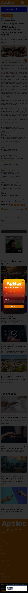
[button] (23, 281)
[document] (14, 296)
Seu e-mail (6, 299)
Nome (5, 293)
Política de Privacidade (16, 310)
